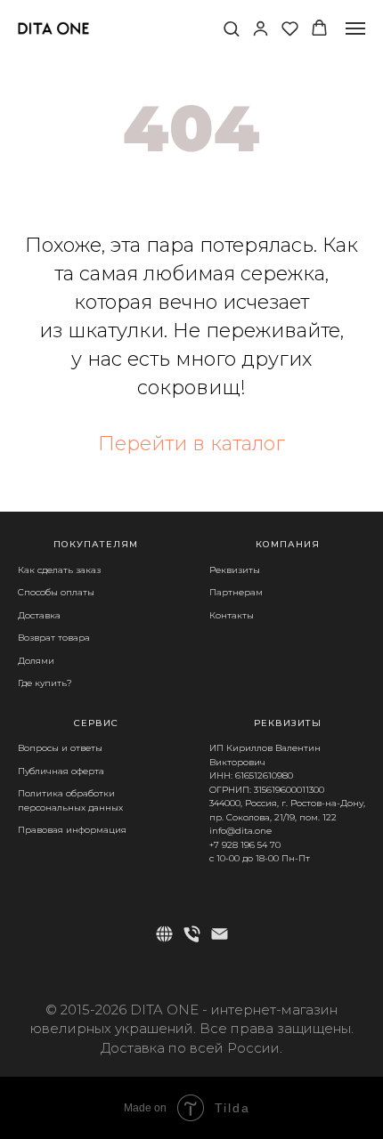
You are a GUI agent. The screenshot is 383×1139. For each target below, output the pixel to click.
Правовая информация (72, 830)
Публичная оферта (61, 771)
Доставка (39, 615)
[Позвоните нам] (192, 934)
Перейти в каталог (191, 444)
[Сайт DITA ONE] (164, 934)
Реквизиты (234, 570)
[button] (231, 28)
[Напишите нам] (219, 934)
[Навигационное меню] (355, 28)
